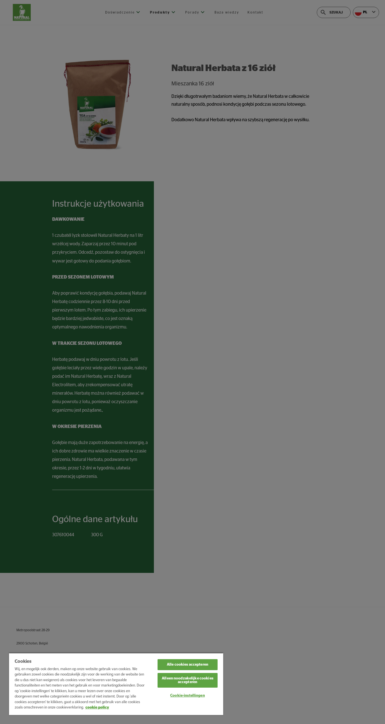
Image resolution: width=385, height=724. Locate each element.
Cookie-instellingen (187, 695)
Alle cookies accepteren (187, 664)
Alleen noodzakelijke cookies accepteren (187, 680)
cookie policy (97, 707)
